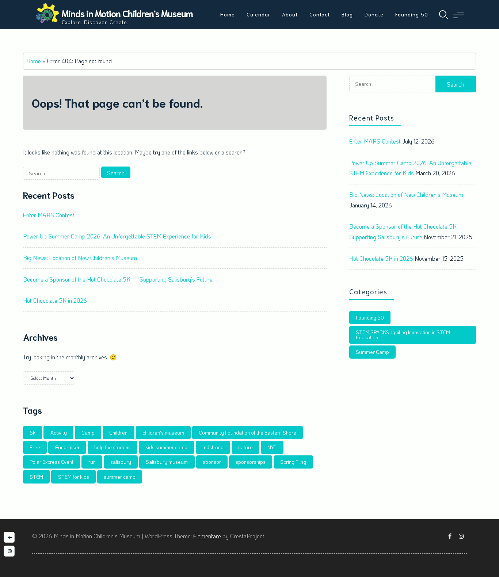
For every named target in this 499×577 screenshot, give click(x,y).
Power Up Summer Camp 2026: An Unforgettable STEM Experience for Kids (117, 236)
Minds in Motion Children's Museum (127, 13)
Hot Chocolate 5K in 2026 (55, 300)
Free (35, 447)
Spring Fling (293, 461)
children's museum (163, 432)
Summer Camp (372, 351)
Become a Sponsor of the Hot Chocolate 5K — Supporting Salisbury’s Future (118, 279)
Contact (319, 14)
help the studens (112, 447)
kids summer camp (166, 447)
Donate (374, 14)
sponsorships (251, 461)
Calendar (258, 14)
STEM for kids (73, 476)
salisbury (120, 461)
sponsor (212, 461)
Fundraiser (67, 447)
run (92, 461)
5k (32, 432)
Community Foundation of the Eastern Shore (247, 432)
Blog (347, 14)
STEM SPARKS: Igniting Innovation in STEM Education (403, 335)
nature (245, 447)
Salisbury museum (167, 461)
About (290, 14)
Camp (88, 432)
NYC (272, 447)
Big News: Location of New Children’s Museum (80, 257)
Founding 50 (411, 14)
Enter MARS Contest (49, 215)
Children (118, 432)
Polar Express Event (51, 461)
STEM (36, 476)
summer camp (120, 476)
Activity (58, 432)
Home (227, 14)
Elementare (207, 536)
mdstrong (213, 447)
